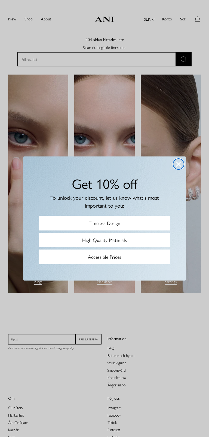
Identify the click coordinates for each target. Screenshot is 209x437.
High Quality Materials (104, 239)
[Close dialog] (178, 164)
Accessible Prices (104, 256)
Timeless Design (104, 223)
